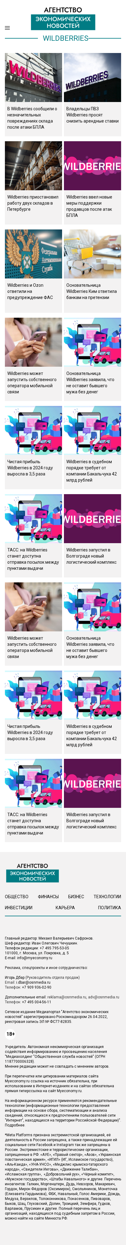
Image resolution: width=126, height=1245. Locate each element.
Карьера (65, 907)
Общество (16, 896)
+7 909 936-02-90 (36, 987)
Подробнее (14, 1125)
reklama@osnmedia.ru (66, 997)
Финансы (48, 896)
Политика (109, 907)
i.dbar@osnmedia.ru (33, 982)
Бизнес (76, 896)
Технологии (107, 896)
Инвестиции (18, 907)
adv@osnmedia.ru (103, 997)
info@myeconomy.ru (34, 958)
